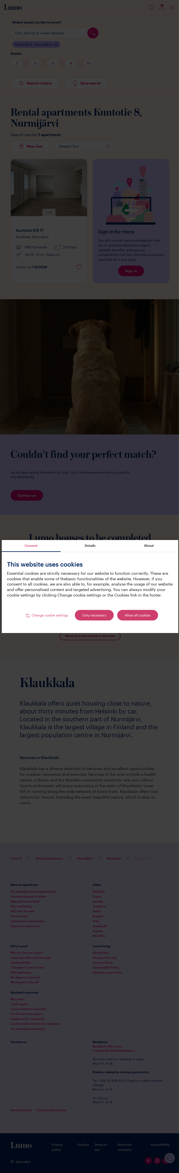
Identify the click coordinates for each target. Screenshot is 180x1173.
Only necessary (92, 618)
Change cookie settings (48, 618)
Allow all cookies (136, 618)
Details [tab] (88, 543)
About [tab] (146, 543)
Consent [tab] (30, 543)
